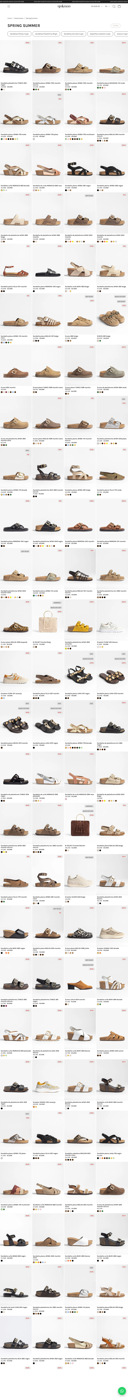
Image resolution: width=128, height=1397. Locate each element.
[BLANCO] (75, 241)
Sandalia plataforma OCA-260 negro (15, 1359)
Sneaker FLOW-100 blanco (107, 642)
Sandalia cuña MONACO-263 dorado (15, 186)
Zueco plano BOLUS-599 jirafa (77, 948)
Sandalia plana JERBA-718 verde (13, 134)
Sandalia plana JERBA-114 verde (45, 591)
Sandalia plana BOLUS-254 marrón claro (46, 949)
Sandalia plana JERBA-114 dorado (14, 490)
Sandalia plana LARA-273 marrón (110, 693)
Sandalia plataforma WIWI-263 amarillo (77, 643)
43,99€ (35, 1260)
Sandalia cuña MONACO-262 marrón (47, 1205)
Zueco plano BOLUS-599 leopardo (14, 642)
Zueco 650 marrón (8, 387)
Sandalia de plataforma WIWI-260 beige (14, 236)
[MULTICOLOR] (17, 139)
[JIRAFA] (38, 443)
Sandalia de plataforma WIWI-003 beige (110, 795)
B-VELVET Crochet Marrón (75, 846)
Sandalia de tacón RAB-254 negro (14, 1307)
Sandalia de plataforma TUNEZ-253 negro (15, 795)
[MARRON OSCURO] (70, 89)
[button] (114, 6)
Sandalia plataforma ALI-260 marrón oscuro (47, 846)
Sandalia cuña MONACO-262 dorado (79, 1359)
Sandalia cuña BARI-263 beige (77, 286)
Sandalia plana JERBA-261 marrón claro (46, 898)
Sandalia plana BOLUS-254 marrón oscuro (111, 135)
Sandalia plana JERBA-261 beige (77, 490)
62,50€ (3, 443)
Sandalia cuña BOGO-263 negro (13, 1256)
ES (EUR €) (95, 6)
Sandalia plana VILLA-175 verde (109, 490)
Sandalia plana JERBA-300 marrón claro (46, 1257)
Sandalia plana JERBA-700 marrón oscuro (46, 84)
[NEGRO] (8, 139)
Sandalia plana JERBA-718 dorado (78, 743)
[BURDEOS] (6, 392)
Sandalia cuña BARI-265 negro (13, 948)
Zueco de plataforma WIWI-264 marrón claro (13, 439)
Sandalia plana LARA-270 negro (45, 743)
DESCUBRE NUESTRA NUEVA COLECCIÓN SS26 (48, 1)
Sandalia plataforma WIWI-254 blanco (109, 898)
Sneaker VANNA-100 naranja (44, 1102)
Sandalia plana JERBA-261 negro (78, 186)
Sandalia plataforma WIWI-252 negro (47, 1359)
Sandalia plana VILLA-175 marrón (14, 897)
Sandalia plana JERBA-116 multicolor (15, 1205)
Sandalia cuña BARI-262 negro (109, 1256)
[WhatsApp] (122, 1391)
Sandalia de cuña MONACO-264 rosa (79, 794)
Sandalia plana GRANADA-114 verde (111, 83)
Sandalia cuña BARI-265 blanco (77, 1256)
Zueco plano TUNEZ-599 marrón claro (48, 387)
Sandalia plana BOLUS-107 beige (45, 336)
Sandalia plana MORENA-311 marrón (111, 541)
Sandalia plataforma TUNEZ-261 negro (45, 1000)
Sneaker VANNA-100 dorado (108, 948)
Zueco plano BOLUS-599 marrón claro (48, 439)
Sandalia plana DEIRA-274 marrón (14, 743)
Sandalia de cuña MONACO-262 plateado (45, 795)
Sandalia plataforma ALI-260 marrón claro (111, 592)
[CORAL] (70, 241)
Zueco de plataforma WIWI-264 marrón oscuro (109, 1205)
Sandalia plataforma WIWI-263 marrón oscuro (13, 846)
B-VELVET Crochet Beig (42, 642)
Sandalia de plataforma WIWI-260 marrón (46, 236)
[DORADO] (15, 139)
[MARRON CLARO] (38, 89)
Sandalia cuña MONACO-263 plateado (16, 1051)
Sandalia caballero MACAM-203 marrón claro (77, 1154)
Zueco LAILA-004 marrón (75, 999)
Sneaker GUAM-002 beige (75, 897)
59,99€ (67, 899)
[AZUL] (4, 342)
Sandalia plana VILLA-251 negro (45, 1153)
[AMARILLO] (73, 241)
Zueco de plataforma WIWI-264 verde (111, 387)
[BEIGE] (4, 89)
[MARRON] (11, 139)
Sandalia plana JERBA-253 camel (110, 1051)
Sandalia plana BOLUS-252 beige (110, 846)
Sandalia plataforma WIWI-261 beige (111, 286)
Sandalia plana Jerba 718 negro (109, 1153)
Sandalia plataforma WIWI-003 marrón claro (13, 592)
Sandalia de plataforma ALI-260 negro (109, 744)
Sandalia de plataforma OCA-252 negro (14, 1103)
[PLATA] (81, 241)
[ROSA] (105, 88)
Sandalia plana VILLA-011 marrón (14, 286)
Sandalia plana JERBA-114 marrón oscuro (78, 439)
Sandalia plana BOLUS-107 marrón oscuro (78, 592)
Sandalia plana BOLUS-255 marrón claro (79, 1205)
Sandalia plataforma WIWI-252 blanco (77, 1103)
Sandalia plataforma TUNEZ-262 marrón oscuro (14, 1000)
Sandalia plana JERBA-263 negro (110, 186)
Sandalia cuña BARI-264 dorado (109, 999)
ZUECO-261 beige (103, 336)
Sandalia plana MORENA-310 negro (14, 541)
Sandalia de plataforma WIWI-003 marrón (78, 236)
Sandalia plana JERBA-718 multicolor (79, 134)
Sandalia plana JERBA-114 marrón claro (14, 337)
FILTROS (115, 26)
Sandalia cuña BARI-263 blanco (77, 1051)
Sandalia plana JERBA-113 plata (13, 1153)
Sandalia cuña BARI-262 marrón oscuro (110, 1103)
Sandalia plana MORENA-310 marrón (79, 541)
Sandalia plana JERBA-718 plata (45, 134)
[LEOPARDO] (40, 443)
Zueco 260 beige (71, 336)
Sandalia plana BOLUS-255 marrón (111, 1359)
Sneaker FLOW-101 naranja (11, 693)
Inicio (10, 18)
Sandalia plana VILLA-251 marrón (46, 693)
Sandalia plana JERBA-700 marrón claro (78, 84)
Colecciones (18, 18)
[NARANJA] (6, 139)
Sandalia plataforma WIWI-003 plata (111, 439)
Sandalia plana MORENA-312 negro (46, 286)
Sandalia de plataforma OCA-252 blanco (46, 1051)
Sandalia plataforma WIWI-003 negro (48, 541)
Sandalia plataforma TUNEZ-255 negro (14, 84)
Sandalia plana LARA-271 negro (77, 693)
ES (106, 6)
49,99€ (67, 239)
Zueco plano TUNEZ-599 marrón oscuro (77, 388)
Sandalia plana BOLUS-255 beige (110, 1307)
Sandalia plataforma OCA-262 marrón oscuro (48, 491)
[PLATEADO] (6, 190)
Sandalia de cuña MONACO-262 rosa (47, 186)
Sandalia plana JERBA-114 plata (77, 1307)
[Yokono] (66, 7)
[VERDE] (36, 89)
